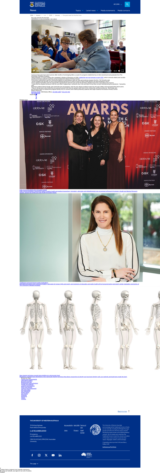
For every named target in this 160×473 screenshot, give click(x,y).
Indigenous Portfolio (109, 447)
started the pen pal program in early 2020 (91, 77)
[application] (78, 46)
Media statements (108, 10)
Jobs (65, 430)
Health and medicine (27, 384)
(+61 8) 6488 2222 (36, 436)
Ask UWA (76, 425)
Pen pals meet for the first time (72, 15)
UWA (31, 15)
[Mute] (119, 71)
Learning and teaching (28, 386)
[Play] (78, 46)
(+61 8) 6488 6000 (38, 431)
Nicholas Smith (35, 92)
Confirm (2, 472)
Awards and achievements (29, 379)
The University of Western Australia (44, 421)
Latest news (91, 10)
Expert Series (25, 392)
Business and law (26, 382)
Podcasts (24, 395)
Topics (78, 10)
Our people (24, 394)
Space (23, 397)
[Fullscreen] (123, 71)
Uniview (23, 399)
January (57, 15)
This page (33, 463)
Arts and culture (25, 390)
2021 (50, 15)
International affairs (27, 380)
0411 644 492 (66, 92)
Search (127, 4)
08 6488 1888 (57, 92)
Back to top (122, 411)
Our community (35, 93)
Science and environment (28, 388)
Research (24, 396)
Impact (38, 15)
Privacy (76, 430)
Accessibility (68, 425)
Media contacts (124, 10)
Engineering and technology (29, 383)
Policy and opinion (26, 387)
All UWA (117, 4)
